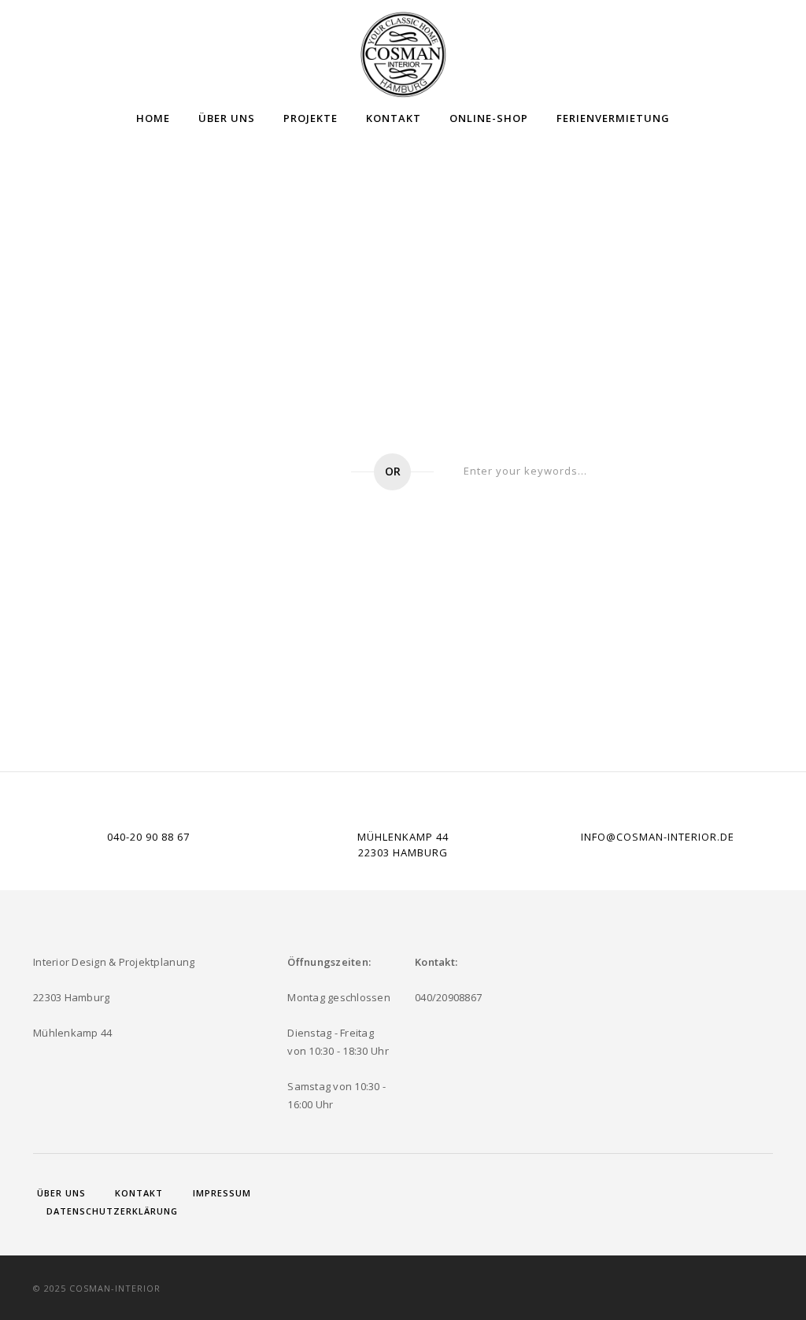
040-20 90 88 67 (148, 837)
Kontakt (393, 118)
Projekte (310, 118)
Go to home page (246, 471)
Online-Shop (488, 118)
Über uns (226, 118)
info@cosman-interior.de (657, 837)
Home (153, 118)
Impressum (222, 1193)
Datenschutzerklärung (112, 1211)
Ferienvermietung (613, 118)
